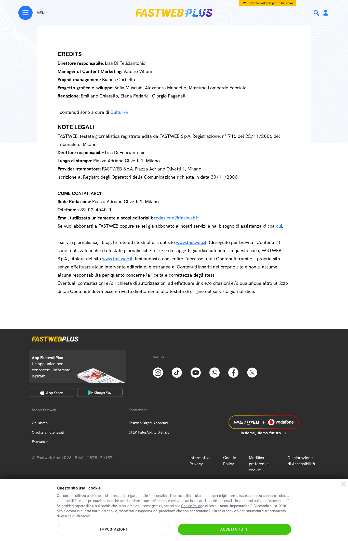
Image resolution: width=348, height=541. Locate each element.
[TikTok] (177, 372)
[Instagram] (158, 372)
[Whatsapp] (214, 372)
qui (279, 226)
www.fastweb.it (191, 242)
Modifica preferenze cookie (259, 464)
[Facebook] (233, 372)
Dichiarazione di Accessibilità (301, 460)
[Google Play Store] (100, 392)
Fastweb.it (40, 441)
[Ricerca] (317, 13)
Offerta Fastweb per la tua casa (270, 3)
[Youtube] (196, 372)
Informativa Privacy (200, 460)
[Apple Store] (51, 392)
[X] (252, 372)
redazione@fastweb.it (176, 218)
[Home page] (174, 13)
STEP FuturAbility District (149, 432)
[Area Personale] (326, 13)
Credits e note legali (48, 432)
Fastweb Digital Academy (148, 423)
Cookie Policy (229, 460)
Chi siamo (40, 423)
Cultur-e (119, 112)
